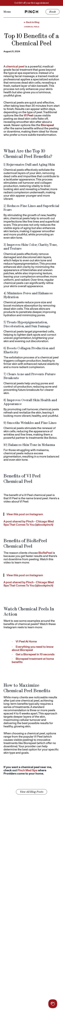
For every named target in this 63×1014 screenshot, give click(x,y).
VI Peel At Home (26, 641)
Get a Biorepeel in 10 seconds (35, 654)
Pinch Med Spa (27, 770)
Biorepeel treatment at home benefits (33, 660)
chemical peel (15, 66)
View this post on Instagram (24, 514)
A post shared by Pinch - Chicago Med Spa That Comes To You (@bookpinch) (29, 523)
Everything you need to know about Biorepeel (32, 648)
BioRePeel (45, 552)
